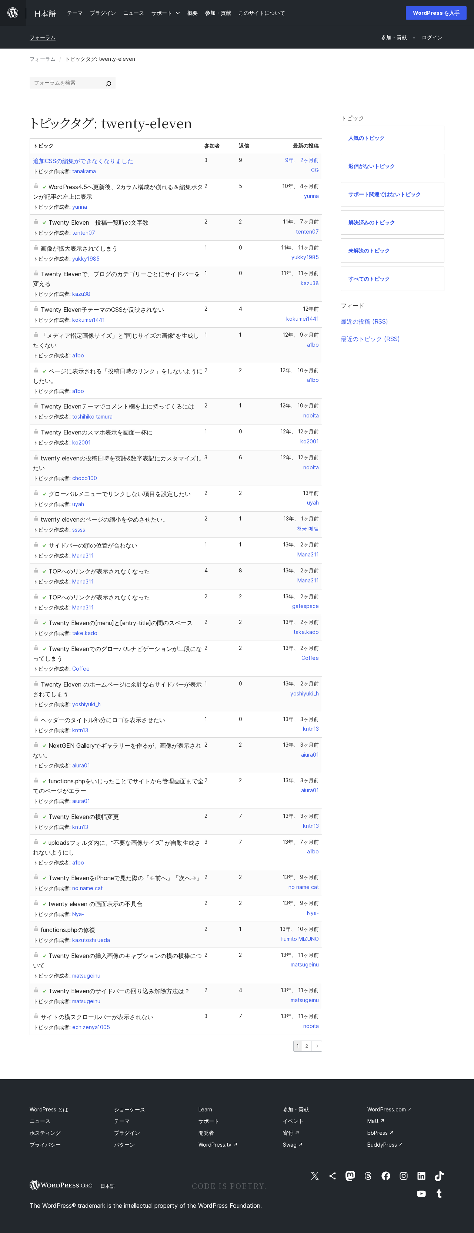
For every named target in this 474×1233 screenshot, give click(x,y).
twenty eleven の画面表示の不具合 (96, 904)
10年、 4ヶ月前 (300, 186)
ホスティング (45, 1133)
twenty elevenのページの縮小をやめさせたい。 (104, 519)
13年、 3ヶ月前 (301, 719)
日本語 (107, 1186)
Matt (376, 1121)
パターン (124, 1144)
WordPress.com (389, 1109)
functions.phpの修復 (68, 929)
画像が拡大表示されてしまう (79, 248)
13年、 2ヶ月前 (301, 544)
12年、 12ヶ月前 (299, 431)
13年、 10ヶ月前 (299, 929)
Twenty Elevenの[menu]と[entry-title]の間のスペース (121, 623)
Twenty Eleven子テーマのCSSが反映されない (102, 309)
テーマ (122, 1121)
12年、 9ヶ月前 (301, 334)
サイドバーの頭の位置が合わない (93, 545)
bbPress (380, 1133)
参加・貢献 (296, 1109)
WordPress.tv (218, 1144)
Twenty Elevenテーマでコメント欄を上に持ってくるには (117, 406)
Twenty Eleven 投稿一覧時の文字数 (98, 222)
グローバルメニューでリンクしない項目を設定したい (120, 494)
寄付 (291, 1133)
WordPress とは (49, 1109)
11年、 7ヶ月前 (301, 221)
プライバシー (45, 1144)
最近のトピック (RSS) (370, 339)
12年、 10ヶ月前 (299, 370)
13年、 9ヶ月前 (301, 877)
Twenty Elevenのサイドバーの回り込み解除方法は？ (119, 991)
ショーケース (129, 1109)
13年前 (311, 493)
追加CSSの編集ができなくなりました (83, 161)
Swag (293, 1144)
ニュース (40, 1121)
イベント (293, 1121)
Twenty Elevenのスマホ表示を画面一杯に (97, 432)
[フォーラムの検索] (108, 83)
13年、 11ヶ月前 (300, 955)
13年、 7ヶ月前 (301, 842)
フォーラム (43, 37)
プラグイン (127, 1133)
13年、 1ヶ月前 (301, 518)
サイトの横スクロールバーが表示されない (97, 1017)
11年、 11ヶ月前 (300, 247)
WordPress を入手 (436, 13)
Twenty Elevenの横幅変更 (84, 816)
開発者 (206, 1133)
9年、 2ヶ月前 (302, 160)
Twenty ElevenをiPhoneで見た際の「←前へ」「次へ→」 (125, 878)
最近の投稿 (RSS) (364, 321)
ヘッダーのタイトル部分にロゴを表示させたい (103, 720)
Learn (205, 1109)
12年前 (311, 308)
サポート (208, 1121)
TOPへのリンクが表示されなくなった (99, 571)
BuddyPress (385, 1144)
